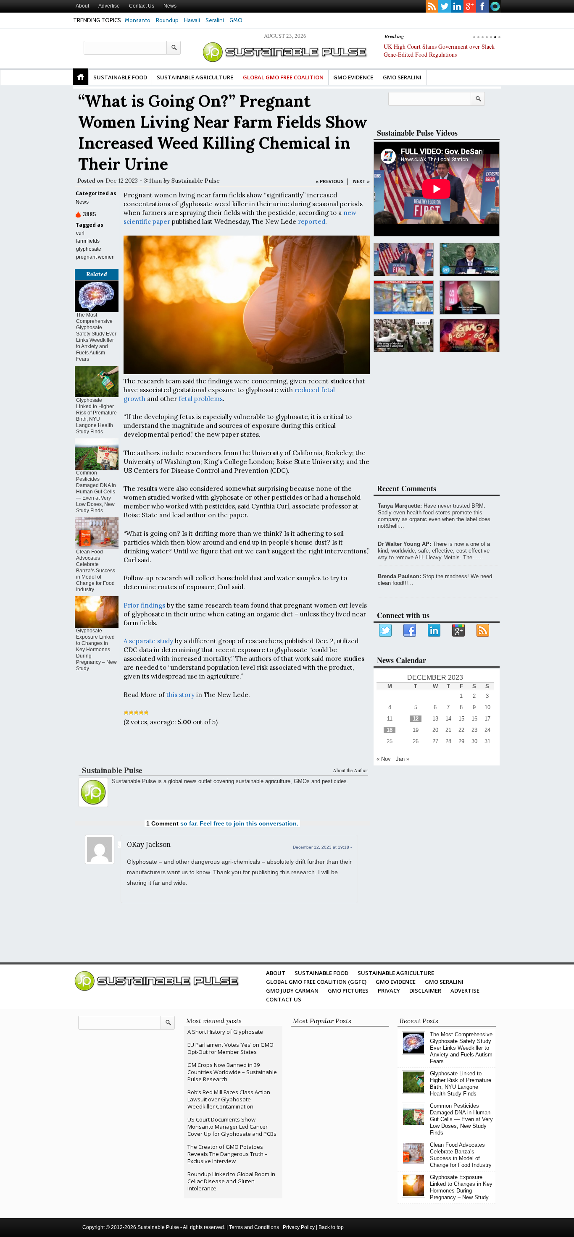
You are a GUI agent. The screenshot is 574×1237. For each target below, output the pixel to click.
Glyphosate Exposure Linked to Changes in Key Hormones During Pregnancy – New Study (96, 649)
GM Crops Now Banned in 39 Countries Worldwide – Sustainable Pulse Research (232, 1072)
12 (416, 718)
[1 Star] (126, 712)
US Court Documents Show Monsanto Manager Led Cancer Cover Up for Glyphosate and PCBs (231, 1126)
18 (389, 730)
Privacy (389, 990)
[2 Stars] (131, 712)
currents (495, 6)
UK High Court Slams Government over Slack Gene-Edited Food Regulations (439, 50)
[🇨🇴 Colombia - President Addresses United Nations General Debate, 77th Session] (470, 260)
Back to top (331, 1227)
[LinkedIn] (434, 630)
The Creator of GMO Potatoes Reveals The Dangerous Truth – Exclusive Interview (227, 1154)
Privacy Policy (299, 1227)
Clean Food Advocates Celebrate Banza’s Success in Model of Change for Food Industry (95, 570)
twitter (444, 6)
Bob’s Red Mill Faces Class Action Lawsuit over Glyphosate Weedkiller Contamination (228, 1099)
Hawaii (192, 20)
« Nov (384, 759)
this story (180, 695)
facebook (482, 6)
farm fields (88, 241)
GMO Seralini (402, 77)
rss (432, 6)
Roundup (167, 20)
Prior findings (144, 605)
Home (80, 76)
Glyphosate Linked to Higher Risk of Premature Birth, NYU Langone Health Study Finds (96, 416)
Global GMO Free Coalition (283, 77)
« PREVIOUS (330, 181)
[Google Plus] (459, 630)
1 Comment (162, 823)
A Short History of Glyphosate (225, 1031)
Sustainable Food (120, 77)
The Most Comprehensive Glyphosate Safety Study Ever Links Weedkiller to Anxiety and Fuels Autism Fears (96, 337)
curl (80, 233)
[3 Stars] (136, 712)
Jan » (402, 759)
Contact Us (141, 6)
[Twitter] (385, 630)
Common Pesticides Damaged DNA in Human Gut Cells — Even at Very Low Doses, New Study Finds (96, 492)
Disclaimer (425, 990)
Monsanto (137, 20)
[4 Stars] (141, 712)
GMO (235, 20)
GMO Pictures (348, 990)
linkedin (457, 6)
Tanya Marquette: (400, 506)
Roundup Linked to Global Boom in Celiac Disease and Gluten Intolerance (231, 1181)
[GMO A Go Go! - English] (470, 336)
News (169, 6)
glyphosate (88, 249)
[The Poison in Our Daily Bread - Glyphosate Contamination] (404, 297)
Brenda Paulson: (399, 576)
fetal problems (201, 399)
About (82, 6)
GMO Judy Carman (292, 990)
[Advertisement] (222, 747)
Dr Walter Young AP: (404, 544)
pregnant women (95, 257)
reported (311, 221)
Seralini (214, 20)
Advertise (109, 6)
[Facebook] (410, 630)
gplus (469, 6)
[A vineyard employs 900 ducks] (404, 336)
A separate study (148, 641)
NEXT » (361, 181)
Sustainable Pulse (195, 180)
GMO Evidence (353, 77)
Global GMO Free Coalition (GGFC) (316, 981)
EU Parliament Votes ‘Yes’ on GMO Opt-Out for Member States (230, 1048)
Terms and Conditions (254, 1227)
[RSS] (483, 630)
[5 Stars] (146, 712)
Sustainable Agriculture (195, 77)
